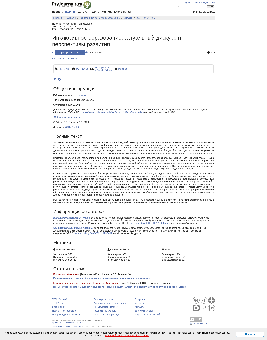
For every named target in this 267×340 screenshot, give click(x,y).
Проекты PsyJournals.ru (64, 311)
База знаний (122, 12)
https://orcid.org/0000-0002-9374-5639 (93, 233)
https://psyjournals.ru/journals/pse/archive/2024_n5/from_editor (113, 112)
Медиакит (140, 303)
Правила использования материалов (67, 323)
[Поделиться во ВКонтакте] (55, 79)
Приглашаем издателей (105, 307)
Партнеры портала (103, 299)
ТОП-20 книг (58, 303)
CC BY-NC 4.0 (71, 127)
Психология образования (66, 274)
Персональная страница (106, 314)
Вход (212, 2)
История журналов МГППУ (66, 314)
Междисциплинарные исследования (72, 283)
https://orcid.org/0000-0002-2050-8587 (149, 223)
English (187, 2)
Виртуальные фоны (145, 311)
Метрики (122, 69)
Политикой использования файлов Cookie (127, 335)
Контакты (139, 307)
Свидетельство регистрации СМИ (66, 326)
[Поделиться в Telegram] (59, 79)
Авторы (83, 12)
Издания (70, 12)
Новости (58, 12)
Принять (250, 334)
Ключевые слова (203, 12)
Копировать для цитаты (68, 117)
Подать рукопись (101, 12)
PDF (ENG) (82, 69)
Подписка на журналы (104, 311)
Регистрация (201, 2)
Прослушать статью (70, 52)
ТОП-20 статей (59, 299)
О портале (140, 299)
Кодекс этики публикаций (147, 314)
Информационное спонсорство (109, 303)
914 (213, 53)
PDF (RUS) (64, 69)
